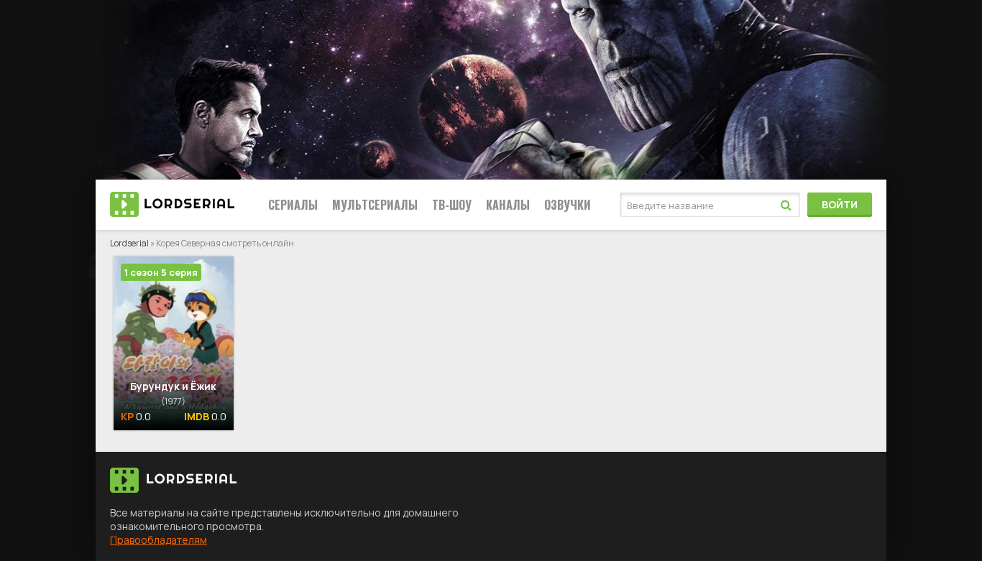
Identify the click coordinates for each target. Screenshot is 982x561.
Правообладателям (158, 540)
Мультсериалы (375, 204)
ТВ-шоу (452, 204)
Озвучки (567, 204)
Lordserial (129, 243)
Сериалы (293, 204)
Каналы (508, 204)
